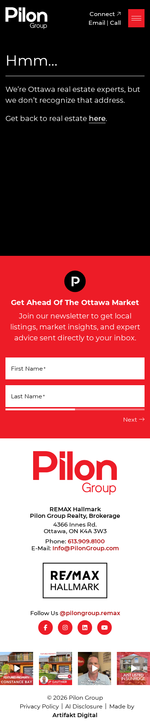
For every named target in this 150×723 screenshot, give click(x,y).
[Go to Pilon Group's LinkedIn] (85, 627)
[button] (136, 18)
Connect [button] (103, 13)
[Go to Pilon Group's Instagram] (65, 627)
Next (130, 419)
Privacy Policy (39, 706)
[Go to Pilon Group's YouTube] (104, 627)
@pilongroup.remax (90, 613)
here (97, 118)
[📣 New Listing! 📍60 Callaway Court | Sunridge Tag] (133, 668)
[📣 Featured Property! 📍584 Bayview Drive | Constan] (16, 668)
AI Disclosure (84, 706)
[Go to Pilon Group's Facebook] (45, 627)
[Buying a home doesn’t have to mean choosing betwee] (94, 668)
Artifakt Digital (75, 715)
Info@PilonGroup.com (85, 548)
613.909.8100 (86, 541)
